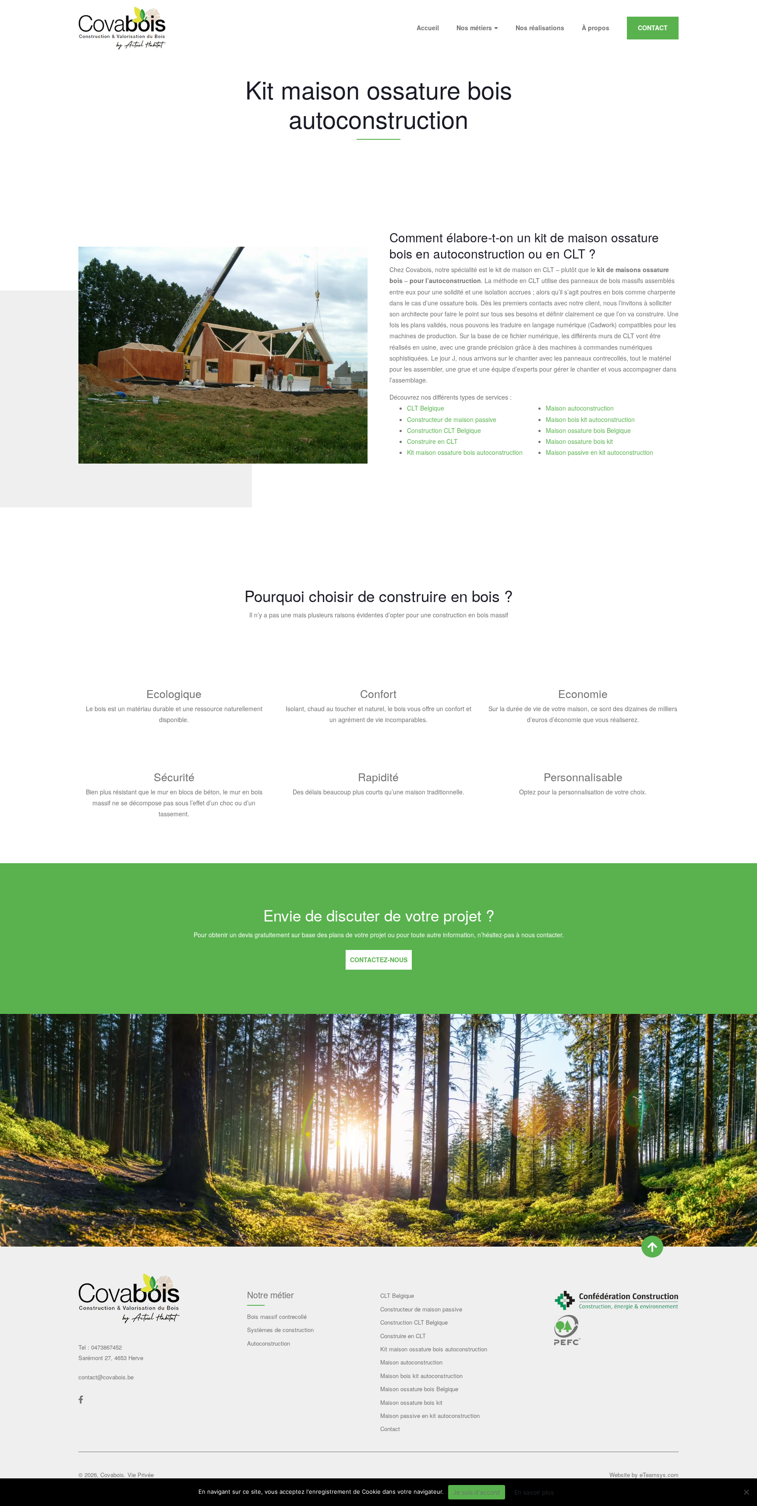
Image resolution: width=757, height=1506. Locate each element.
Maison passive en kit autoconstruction (599, 452)
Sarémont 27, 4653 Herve (110, 1358)
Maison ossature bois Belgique (588, 430)
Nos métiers (474, 27)
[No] (746, 1492)
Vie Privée (140, 1475)
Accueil (428, 27)
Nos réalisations (540, 27)
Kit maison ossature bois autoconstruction (465, 452)
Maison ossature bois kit (579, 441)
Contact (653, 27)
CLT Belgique (425, 408)
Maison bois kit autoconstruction (590, 419)
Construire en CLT (432, 441)
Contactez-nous (378, 959)
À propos (595, 27)
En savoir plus (534, 1492)
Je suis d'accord (476, 1492)
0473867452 (105, 1347)
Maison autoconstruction (580, 408)
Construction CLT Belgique (444, 430)
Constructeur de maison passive (451, 419)
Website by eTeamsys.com (644, 1475)
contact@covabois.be (106, 1377)
